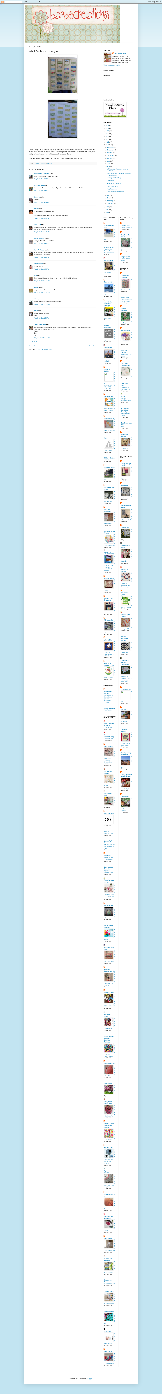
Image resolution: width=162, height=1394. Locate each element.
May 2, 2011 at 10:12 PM (42, 281)
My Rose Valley (109, 813)
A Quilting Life (108, 247)
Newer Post (33, 346)
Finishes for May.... (113, 186)
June (109, 164)
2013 (107, 139)
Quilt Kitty (37, 224)
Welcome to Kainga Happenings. (125, 662)
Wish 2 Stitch (108, 640)
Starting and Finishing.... (115, 178)
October (110, 153)
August (109, 158)
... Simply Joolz (126, 689)
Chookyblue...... (39, 238)
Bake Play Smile (109, 708)
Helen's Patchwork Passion (124, 638)
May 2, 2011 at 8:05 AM (41, 269)
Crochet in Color (109, 1064)
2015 (107, 134)
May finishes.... (112, 189)
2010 (107, 207)
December (110, 147)
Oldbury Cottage (109, 458)
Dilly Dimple (125, 796)
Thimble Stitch (109, 578)
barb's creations (120, 53)
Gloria (36, 287)
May (108, 166)
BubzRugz (124, 485)
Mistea (36, 209)
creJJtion (107, 1331)
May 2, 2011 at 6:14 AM (41, 243)
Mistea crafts (108, 620)
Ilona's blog (108, 1351)
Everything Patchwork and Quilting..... (125, 413)
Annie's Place (108, 1147)
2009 (107, 210)
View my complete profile (112, 65)
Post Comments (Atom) (45, 349)
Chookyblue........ (126, 527)
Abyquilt (123, 709)
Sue (35, 275)
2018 (107, 125)
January (110, 203)
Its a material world (109, 1283)
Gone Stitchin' (108, 260)
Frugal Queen (125, 257)
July (108, 161)
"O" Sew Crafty (109, 553)
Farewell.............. (109, 459)
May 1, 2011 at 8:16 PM (41, 190)
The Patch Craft (39, 185)
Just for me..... (111, 181)
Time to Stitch (108, 282)
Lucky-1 (37, 197)
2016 (107, 131)
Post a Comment (37, 342)
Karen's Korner (39, 250)
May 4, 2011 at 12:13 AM (42, 304)
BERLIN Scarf (108, 727)
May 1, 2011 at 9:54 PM (41, 218)
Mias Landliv (108, 1238)
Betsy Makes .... (109, 905)
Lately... (114, 800)
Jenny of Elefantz (40, 324)
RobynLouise (38, 264)
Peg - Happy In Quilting (41, 173)
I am (105, 438)
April (109, 195)
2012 (107, 142)
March (109, 198)
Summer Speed (108, 833)
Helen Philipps (125, 330)
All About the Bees (126, 400)
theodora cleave (126, 423)
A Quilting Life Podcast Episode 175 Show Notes (109, 250)
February (110, 201)
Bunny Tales (125, 297)
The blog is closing (126, 227)
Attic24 (106, 831)
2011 (107, 145)
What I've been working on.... (116, 192)
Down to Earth (125, 225)
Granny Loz (108, 347)
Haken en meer (109, 1311)
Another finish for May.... (114, 183)
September (111, 155)
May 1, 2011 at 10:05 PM (42, 232)
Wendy (36, 299)
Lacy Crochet (108, 746)
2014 (107, 136)
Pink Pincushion (109, 418)
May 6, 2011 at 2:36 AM (41, 318)
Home (63, 346)
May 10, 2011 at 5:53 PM (42, 338)
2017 (107, 128)
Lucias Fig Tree (109, 841)
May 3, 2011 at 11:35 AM (42, 292)
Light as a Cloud (108, 738)
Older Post (92, 346)
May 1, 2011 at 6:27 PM (41, 179)
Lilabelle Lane (108, 396)
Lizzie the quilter (109, 467)
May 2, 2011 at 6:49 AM (41, 257)
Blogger (89, 1379)
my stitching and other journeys (108, 304)
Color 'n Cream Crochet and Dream (109, 1125)
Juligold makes (109, 1291)
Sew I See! (107, 856)
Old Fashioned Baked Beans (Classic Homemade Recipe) (108, 699)
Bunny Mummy (109, 993)
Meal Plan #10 (108, 710)
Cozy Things (108, 1083)
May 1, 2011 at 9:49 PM (41, 202)
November (110, 150)
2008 (107, 212)
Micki (36, 311)
